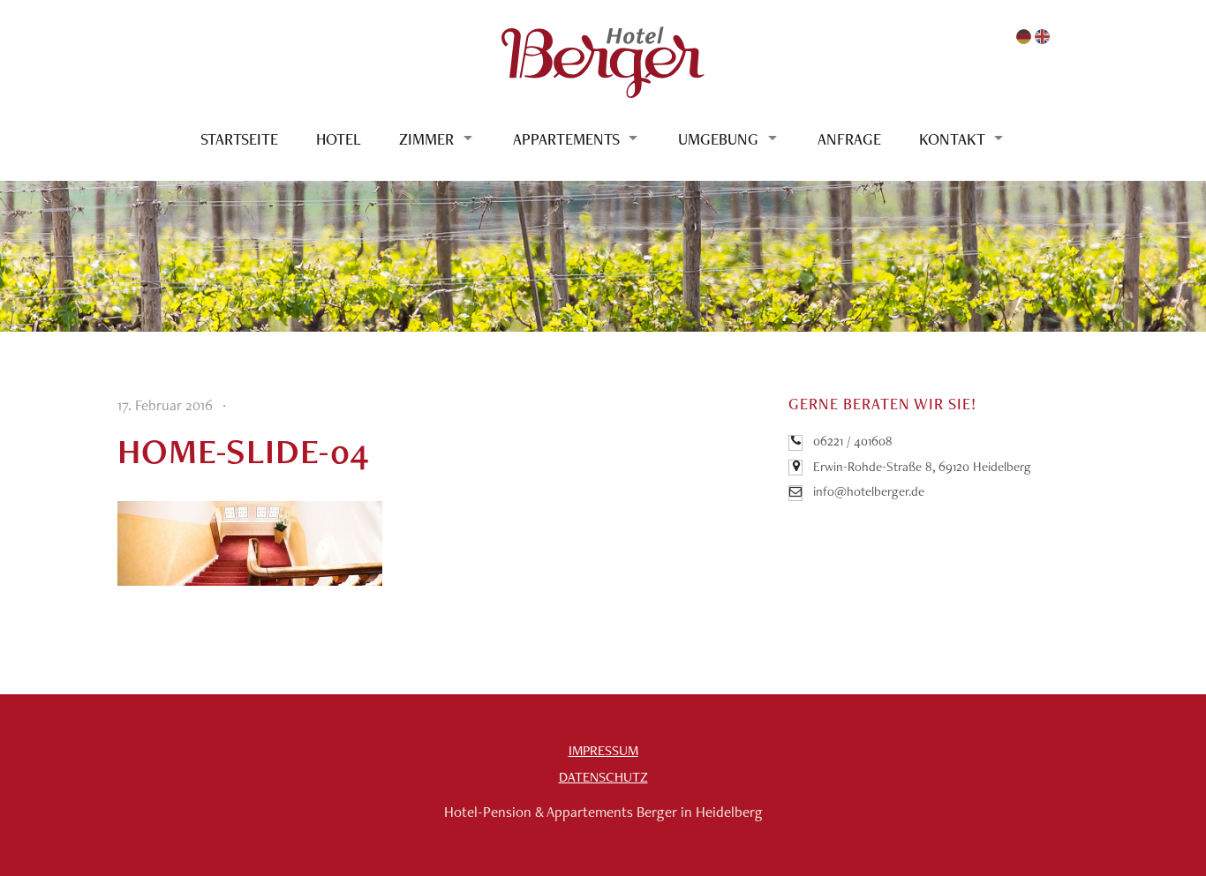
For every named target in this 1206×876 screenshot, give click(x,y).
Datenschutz (603, 776)
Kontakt (952, 139)
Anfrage (849, 139)
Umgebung (718, 139)
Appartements (566, 139)
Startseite (239, 139)
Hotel (338, 139)
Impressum (603, 750)
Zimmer (426, 139)
